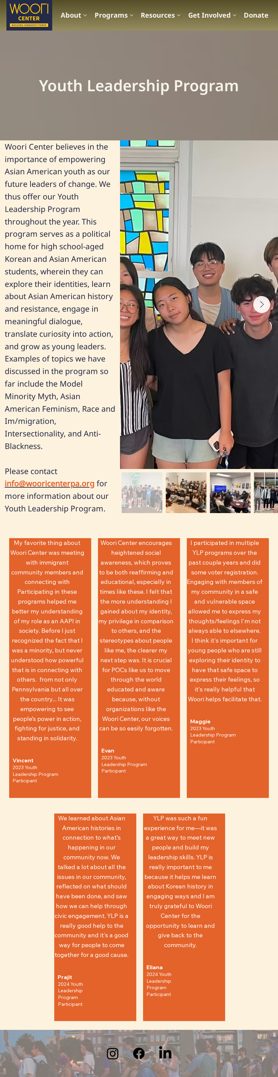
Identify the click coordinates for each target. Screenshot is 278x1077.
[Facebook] (138, 1053)
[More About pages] (85, 15)
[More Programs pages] (131, 15)
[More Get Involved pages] (234, 15)
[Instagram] (112, 1053)
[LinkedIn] (165, 1053)
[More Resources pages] (178, 15)
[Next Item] (261, 304)
